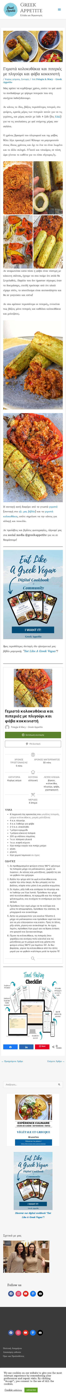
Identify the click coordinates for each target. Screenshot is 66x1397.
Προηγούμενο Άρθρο (12, 1061)
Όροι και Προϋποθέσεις (13, 1356)
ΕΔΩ (57, 116)
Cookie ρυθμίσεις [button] (13, 1390)
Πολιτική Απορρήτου (12, 1348)
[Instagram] (18, 1293)
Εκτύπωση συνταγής (34, 735)
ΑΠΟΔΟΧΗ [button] (31, 1390)
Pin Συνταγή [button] (34, 744)
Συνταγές (25, 79)
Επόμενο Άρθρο (56, 1061)
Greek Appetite (31, 8)
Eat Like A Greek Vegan (39, 651)
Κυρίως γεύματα (12, 79)
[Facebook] (11, 1293)
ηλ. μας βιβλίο (27, 511)
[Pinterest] (33, 1293)
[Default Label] (25, 1293)
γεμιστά (53, 506)
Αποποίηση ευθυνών (12, 1352)
